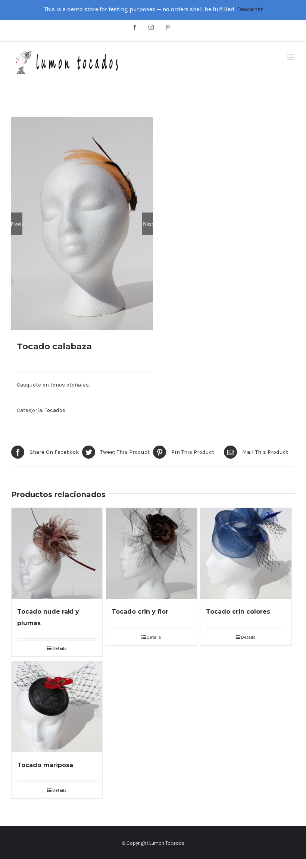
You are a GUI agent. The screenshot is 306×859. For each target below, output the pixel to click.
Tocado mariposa (45, 765)
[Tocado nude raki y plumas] (57, 553)
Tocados (55, 410)
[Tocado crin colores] (245, 553)
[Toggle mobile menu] (291, 57)
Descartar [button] (250, 9)
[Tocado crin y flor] (151, 553)
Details (59, 648)
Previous (16, 223)
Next (148, 223)
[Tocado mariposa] (57, 706)
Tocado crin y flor (140, 611)
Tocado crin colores (238, 611)
